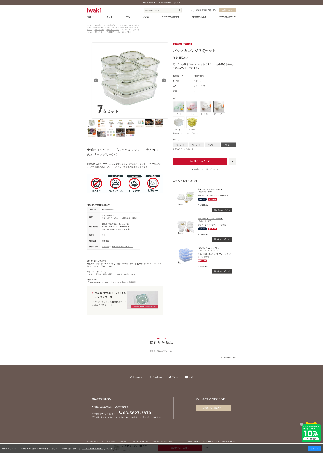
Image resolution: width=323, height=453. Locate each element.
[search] (178, 10)
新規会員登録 (201, 10)
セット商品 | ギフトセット (122, 247)
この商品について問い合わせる (204, 169)
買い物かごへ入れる (200, 161)
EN (214, 10)
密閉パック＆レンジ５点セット (210, 189)
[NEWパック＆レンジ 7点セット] (186, 256)
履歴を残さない (230, 357)
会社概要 (123, 442)
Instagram (137, 377)
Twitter (175, 377)
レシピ (146, 17)
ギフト (110, 17)
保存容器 (105, 247)
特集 (128, 17)
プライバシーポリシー (140, 442)
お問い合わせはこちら (213, 408)
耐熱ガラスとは (199, 17)
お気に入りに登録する (232, 161)
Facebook (157, 377)
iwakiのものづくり (227, 17)
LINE (191, 377)
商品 (89, 17)
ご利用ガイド (93, 442)
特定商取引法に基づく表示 (163, 442)
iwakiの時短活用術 (170, 17)
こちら (118, 274)
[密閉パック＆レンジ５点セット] (186, 197)
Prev (96, 81)
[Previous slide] (100, 2)
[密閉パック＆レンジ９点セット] (186, 226)
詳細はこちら (106, 266)
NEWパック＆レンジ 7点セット (210, 248)
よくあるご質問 (109, 442)
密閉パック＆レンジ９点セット (210, 219)
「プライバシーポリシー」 (92, 449)
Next (164, 81)
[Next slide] (223, 2)
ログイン (188, 10)
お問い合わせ (227, 10)
